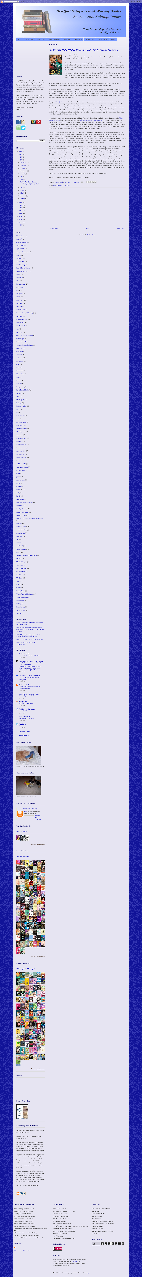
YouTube (19, 613)
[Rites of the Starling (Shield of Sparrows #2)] (39, 989)
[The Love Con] (31, 1052)
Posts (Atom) (91, 235)
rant (17, 493)
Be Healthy (19, 278)
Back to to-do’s (23, 711)
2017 (20, 154)
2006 (20, 225)
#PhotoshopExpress (22, 242)
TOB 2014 (19, 565)
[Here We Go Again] (43, 1002)
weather (18, 588)
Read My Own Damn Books (24, 502)
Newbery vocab (21, 448)
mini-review (20, 416)
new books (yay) (21, 438)
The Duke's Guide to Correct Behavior (91, 120)
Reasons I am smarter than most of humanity (29, 518)
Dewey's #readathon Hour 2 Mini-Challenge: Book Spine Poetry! (29, 623)
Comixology (20, 339)
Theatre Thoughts (21, 562)
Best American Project (54, 39)
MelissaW (75, 1262)
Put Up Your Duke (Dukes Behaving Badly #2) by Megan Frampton (83, 50)
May (21, 187)
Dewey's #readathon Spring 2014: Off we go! (29, 639)
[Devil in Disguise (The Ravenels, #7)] (39, 1052)
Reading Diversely (21, 509)
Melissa (25, 811)
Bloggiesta (19, 294)
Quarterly (19, 486)
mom (17, 419)
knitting (18, 403)
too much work (20, 572)
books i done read (24, 716)
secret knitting (20, 533)
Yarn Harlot (22, 724)
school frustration (21, 530)
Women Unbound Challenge (24, 594)
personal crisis (20, 480)
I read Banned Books (22, 390)
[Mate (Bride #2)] (23, 996)
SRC (17, 539)
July (21, 177)
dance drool (19, 361)
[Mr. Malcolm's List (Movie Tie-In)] (39, 977)
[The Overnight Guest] (19, 996)
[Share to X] (91, 182)
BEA (17, 281)
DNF (17, 367)
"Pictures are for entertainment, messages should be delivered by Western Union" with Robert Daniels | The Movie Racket (30, 668)
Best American (20, 284)
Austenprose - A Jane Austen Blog (29, 675)
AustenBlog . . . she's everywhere (29, 694)
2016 (20, 157)
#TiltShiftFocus (21, 245)
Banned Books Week (22, 271)
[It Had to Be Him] (31, 989)
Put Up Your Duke (61, 102)
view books (38, 819)
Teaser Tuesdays (21, 549)
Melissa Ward (59, 182)
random (18, 489)
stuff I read (67, 185)
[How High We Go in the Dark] (27, 977)
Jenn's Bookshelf (24, 735)
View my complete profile (22, 1251)
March (22, 193)
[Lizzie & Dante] (23, 983)
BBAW (18, 274)
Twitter (18, 581)
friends (18, 380)
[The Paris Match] (19, 1039)
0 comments (75, 182)
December (23, 162)
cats (17, 329)
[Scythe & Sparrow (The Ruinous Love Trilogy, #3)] (19, 1027)
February (23, 196)
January (22, 199)
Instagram (19, 393)
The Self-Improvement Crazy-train (26, 555)
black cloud (19, 287)
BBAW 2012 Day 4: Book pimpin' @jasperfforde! (26, 643)
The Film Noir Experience (27, 709)
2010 (20, 214)
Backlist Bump (20, 265)
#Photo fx (19, 239)
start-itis (18, 543)
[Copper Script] (23, 1046)
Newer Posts (53, 228)
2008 (20, 219)
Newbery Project (41, 39)
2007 (20, 222)
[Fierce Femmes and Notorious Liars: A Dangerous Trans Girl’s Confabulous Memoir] (39, 996)
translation (19, 575)
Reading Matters (21, 515)
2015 (20, 160)
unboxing (19, 584)
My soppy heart (21, 432)
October (23, 168)
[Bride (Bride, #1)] (31, 1002)
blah (17, 290)
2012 (20, 208)
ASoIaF (18, 255)
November (23, 165)
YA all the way (20, 610)
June (21, 179)
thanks (18, 552)
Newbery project (21, 445)
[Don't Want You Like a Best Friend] (31, 983)
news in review (20, 451)
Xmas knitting (20, 607)
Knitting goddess (21, 406)
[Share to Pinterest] (95, 182)
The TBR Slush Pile (22, 856)
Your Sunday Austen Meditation (28, 696)
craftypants (19, 351)
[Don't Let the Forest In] (31, 1027)
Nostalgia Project (89, 39)
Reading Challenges (102, 39)
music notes (19, 425)
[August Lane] (31, 1058)
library (18, 409)
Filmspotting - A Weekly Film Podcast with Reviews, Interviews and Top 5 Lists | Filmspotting (31, 663)
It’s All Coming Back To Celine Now (29, 655)
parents (18, 477)
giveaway (19, 384)
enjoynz (74, 1273)
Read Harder (20, 499)
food (17, 377)
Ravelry (18, 496)
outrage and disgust (22, 467)
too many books (21, 568)
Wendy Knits (23, 701)
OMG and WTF (21, 464)
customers (19, 358)
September (23, 171)
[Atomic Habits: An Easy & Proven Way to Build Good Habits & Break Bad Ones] (43, 1052)
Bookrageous (20, 316)
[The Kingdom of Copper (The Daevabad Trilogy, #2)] (31, 1039)
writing (18, 604)
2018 (20, 151)
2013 (20, 205)
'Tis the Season (20, 236)
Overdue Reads (29, 39)
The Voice (19, 559)
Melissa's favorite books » (38, 844)
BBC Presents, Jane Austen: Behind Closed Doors (29, 678)
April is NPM (20, 249)
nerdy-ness (19, 435)
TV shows (19, 578)
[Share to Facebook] (93, 182)
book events (19, 300)
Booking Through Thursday (24, 313)
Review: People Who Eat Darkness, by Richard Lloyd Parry (29, 687)
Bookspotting (20, 323)
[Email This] (87, 182)
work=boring (20, 600)
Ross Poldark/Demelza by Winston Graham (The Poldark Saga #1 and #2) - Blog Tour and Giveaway (30, 629)
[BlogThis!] (89, 182)
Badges (113, 39)
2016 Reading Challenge (29, 808)
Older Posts (120, 228)
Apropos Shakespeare (22, 252)
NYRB (18, 461)
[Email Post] (82, 182)
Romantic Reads (58, 185)
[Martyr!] (19, 1033)
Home (19, 39)
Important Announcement (26, 703)
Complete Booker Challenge (24, 345)
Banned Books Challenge (23, 268)
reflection (19, 523)
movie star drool (21, 422)
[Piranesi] (43, 983)
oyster (18, 473)
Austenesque (20, 261)
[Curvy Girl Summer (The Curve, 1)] (19, 840)
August (22, 174)
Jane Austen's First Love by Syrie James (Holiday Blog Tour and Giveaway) (28, 635)
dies (17, 364)
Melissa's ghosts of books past (25, 969)
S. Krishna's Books (24, 731)
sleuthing (19, 536)
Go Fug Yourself (24, 654)
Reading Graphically (22, 512)
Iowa (17, 396)
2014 (20, 202)
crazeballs (19, 355)
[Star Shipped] (43, 1046)
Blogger (87, 1273)
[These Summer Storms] (31, 996)
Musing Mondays (21, 428)
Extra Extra (19, 371)
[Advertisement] (87, 207)
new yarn (19, 441)
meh (17, 412)
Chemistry (19, 332)
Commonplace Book (22, 342)
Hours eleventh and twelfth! (26, 718)
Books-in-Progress (22, 831)
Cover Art (19, 348)
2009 (20, 216)
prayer (18, 483)
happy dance (20, 387)
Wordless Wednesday (22, 597)
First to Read (20, 374)
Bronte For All (20, 326)
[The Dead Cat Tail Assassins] (27, 1039)
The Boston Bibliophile (26, 685)
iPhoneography (20, 400)
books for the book (21, 319)
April (22, 190)
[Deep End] (35, 1033)
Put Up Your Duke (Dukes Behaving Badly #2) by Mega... (30, 183)
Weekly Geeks (20, 591)
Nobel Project (78, 39)
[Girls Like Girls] (19, 1002)
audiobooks (19, 258)
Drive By (21, 726)
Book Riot (19, 303)
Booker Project (67, 39)
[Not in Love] (35, 983)
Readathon (19, 506)
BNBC (18, 297)
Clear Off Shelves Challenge (24, 335)
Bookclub (19, 306)
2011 (20, 211)
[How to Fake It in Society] (39, 1021)
